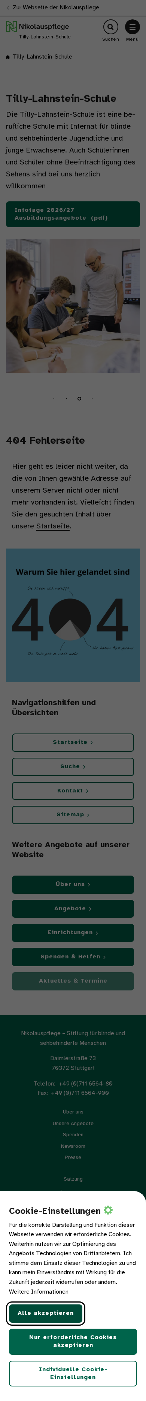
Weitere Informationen (39, 1292)
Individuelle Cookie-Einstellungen (73, 1373)
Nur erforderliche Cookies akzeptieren (73, 1341)
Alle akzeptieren (46, 1313)
